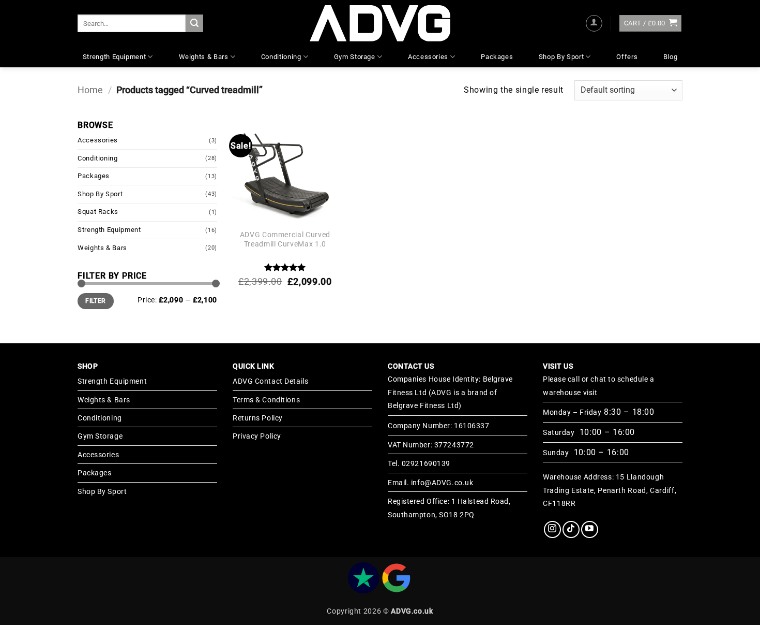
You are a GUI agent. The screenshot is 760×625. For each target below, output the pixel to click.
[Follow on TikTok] (571, 529)
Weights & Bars (204, 57)
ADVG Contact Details (270, 381)
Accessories (428, 57)
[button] (594, 23)
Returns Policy (258, 418)
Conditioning (281, 57)
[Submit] (194, 23)
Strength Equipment (114, 57)
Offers (626, 57)
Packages (497, 57)
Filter (95, 300)
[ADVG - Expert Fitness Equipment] (380, 23)
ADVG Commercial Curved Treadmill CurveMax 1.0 (285, 239)
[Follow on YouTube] (589, 529)
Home (90, 89)
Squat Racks (98, 211)
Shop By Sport (561, 57)
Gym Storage (354, 57)
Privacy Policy (257, 436)
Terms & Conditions (266, 400)
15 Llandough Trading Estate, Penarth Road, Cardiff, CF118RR (609, 490)
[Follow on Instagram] (552, 529)
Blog (670, 57)
